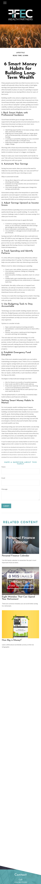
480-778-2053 (22, 882)
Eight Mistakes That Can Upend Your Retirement (18, 598)
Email (3, 478)
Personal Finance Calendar (15, 556)
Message (4, 489)
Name (3, 467)
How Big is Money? (11, 640)
